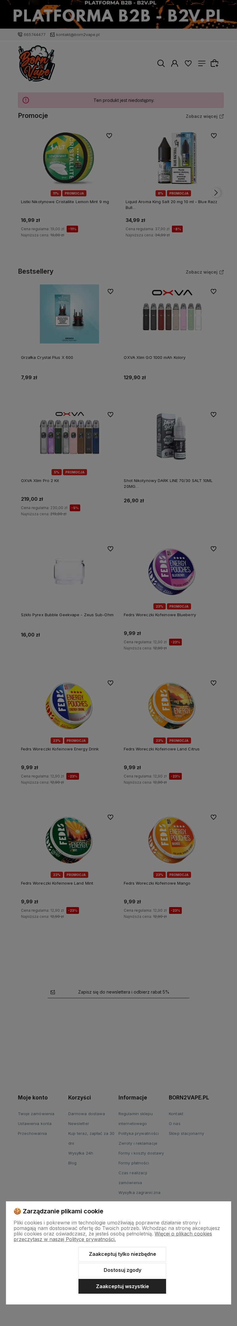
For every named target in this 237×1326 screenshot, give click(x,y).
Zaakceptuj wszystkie (122, 1286)
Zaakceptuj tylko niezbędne (122, 1254)
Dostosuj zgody (122, 1270)
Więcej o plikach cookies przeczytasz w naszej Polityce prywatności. (113, 1236)
